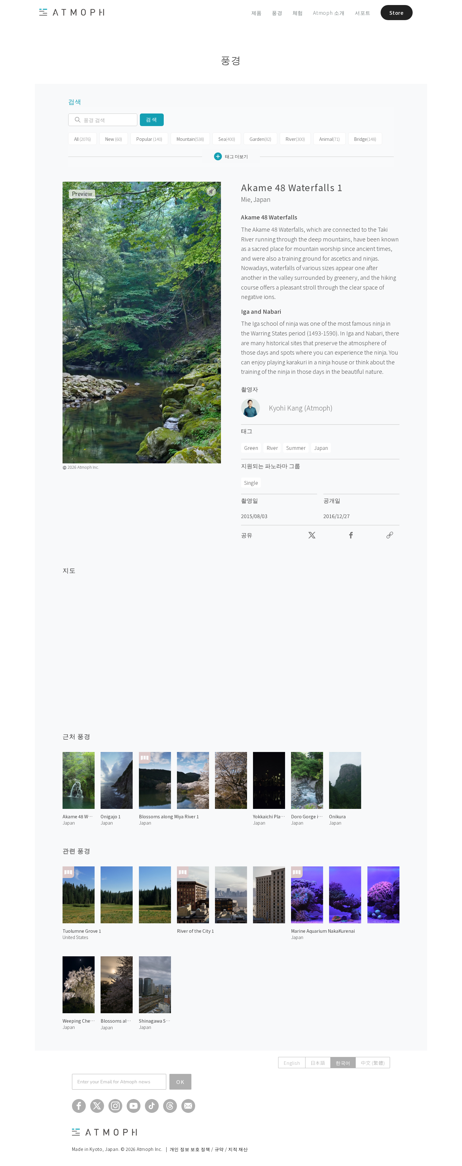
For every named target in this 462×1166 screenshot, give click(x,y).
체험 (298, 12)
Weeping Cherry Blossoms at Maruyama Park (79, 1021)
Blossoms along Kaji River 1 (117, 1021)
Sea (226, 139)
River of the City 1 (195, 931)
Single (251, 482)
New (113, 139)
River (295, 139)
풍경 (277, 12)
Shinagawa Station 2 (155, 1021)
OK (180, 1082)
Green (251, 447)
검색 (151, 119)
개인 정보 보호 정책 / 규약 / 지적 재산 (209, 1149)
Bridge (365, 139)
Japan (262, 199)
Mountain (190, 139)
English (291, 1062)
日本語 (318, 1062)
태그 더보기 (236, 156)
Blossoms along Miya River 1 (169, 816)
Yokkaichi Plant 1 (269, 816)
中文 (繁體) (373, 1062)
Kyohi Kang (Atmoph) (301, 407)
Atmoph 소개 (329, 12)
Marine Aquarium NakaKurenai (323, 931)
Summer (295, 447)
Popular (149, 139)
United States (75, 937)
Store (396, 12)
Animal (329, 139)
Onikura (337, 816)
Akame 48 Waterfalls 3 (79, 816)
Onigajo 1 (111, 816)
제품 (256, 12)
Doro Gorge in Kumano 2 (307, 816)
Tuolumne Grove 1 (82, 931)
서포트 (363, 12)
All (82, 139)
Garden (260, 139)
